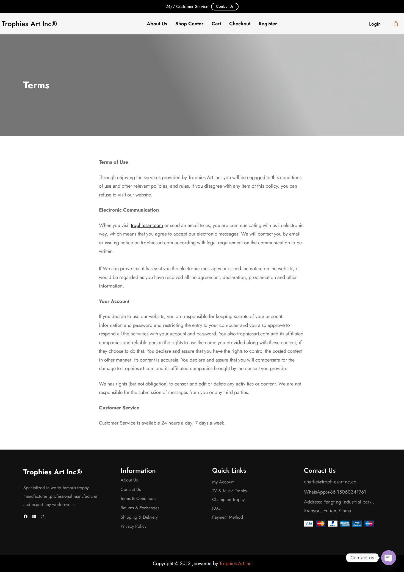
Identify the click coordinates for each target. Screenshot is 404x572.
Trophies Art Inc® (29, 24)
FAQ (216, 508)
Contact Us (225, 6)
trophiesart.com (147, 225)
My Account (223, 482)
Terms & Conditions (138, 498)
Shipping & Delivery (139, 517)
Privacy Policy (133, 526)
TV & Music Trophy (229, 491)
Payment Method (227, 517)
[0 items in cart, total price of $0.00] (396, 24)
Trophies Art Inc (235, 563)
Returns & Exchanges (140, 508)
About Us (129, 480)
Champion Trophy (228, 499)
